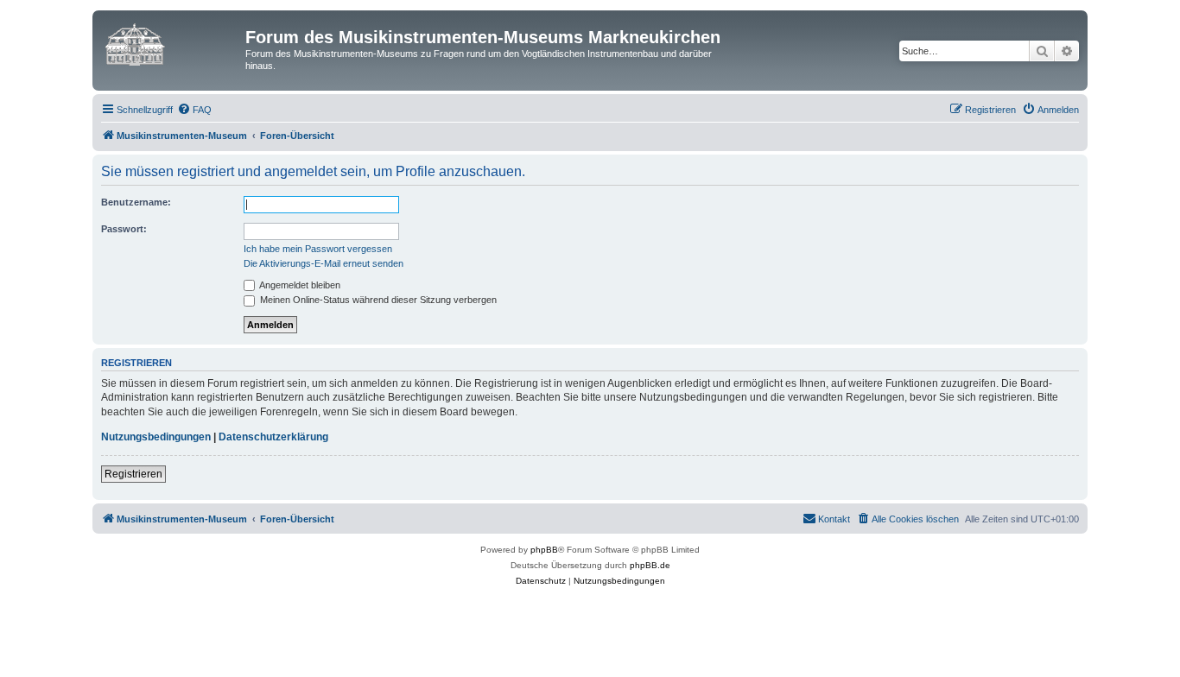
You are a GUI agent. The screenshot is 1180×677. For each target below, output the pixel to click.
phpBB (544, 549)
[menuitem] (194, 109)
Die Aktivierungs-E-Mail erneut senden (323, 263)
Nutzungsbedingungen (156, 437)
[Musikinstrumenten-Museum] (171, 42)
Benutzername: (136, 202)
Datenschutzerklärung (273, 437)
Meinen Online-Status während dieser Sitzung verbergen (377, 299)
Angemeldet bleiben (298, 285)
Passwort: (124, 229)
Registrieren (133, 474)
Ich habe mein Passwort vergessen (318, 249)
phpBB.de (650, 565)
